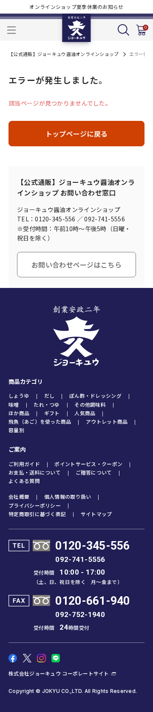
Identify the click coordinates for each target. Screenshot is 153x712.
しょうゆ (18, 395)
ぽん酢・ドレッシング (95, 395)
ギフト (52, 412)
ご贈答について (94, 472)
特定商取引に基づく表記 (37, 513)
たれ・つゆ (47, 404)
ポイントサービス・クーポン (88, 463)
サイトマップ (96, 513)
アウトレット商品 (107, 421)
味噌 (13, 404)
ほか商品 (18, 412)
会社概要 (18, 496)
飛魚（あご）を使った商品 (39, 421)
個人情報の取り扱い (67, 496)
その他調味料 (90, 404)
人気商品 (84, 412)
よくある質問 (24, 480)
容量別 (16, 429)
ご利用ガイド (24, 463)
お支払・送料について (34, 472)
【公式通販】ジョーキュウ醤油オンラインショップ (63, 53)
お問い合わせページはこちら (76, 265)
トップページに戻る (76, 133)
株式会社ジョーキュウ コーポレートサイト (58, 673)
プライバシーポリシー (34, 505)
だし (49, 395)
